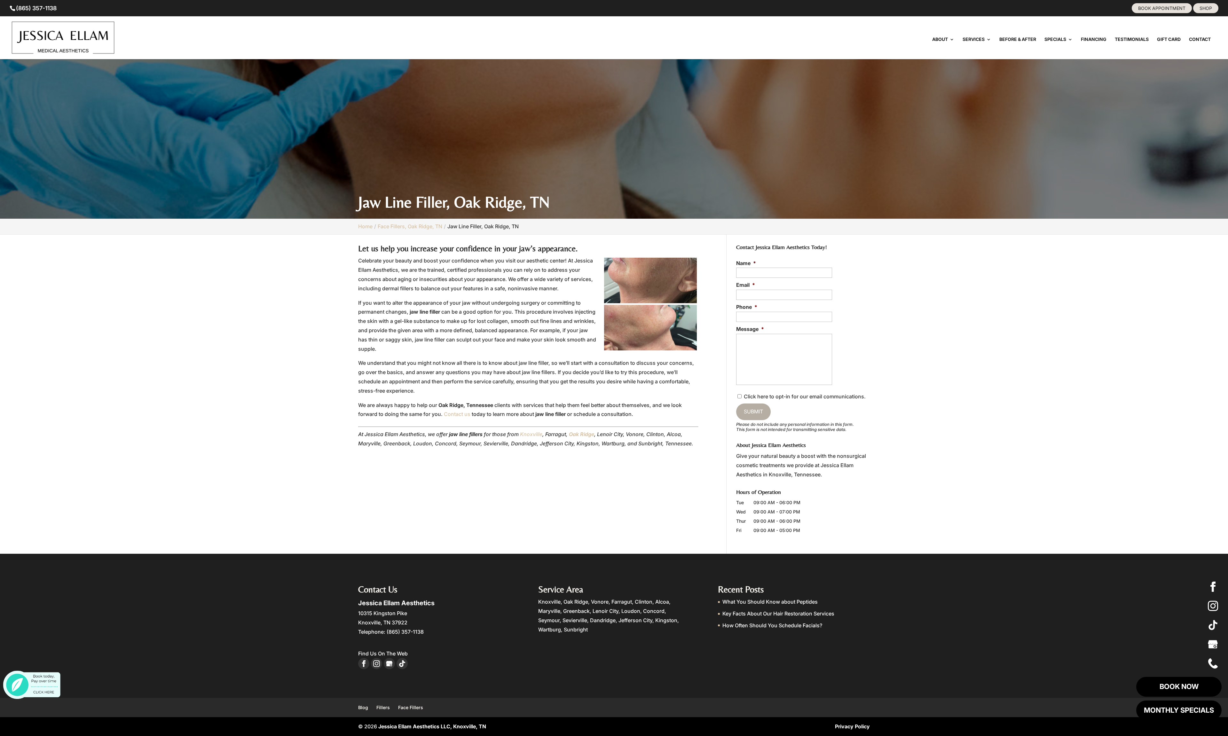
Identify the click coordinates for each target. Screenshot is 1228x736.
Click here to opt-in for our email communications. (805, 396)
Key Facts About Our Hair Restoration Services (778, 613)
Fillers (383, 707)
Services (974, 39)
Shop (1206, 8)
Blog (363, 707)
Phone (746, 307)
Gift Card (1169, 39)
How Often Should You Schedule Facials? (772, 625)
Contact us (457, 414)
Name (746, 263)
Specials (1055, 39)
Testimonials (1132, 39)
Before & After (1017, 39)
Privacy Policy (852, 726)
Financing (1093, 39)
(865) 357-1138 (36, 8)
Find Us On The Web (383, 653)
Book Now (1179, 686)
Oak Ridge (581, 434)
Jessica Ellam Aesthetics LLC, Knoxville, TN (432, 726)
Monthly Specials (1179, 710)
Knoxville (531, 434)
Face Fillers (410, 707)
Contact (1200, 39)
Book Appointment (1161, 8)
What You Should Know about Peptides (770, 602)
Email (745, 285)
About (940, 39)
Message (750, 329)
